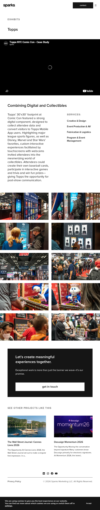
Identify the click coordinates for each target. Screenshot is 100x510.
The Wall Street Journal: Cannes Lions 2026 (24, 443)
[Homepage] (9, 5)
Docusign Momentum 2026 (68, 442)
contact (83, 5)
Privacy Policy (14, 481)
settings (8, 506)
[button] (95, 5)
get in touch (50, 386)
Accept (88, 503)
